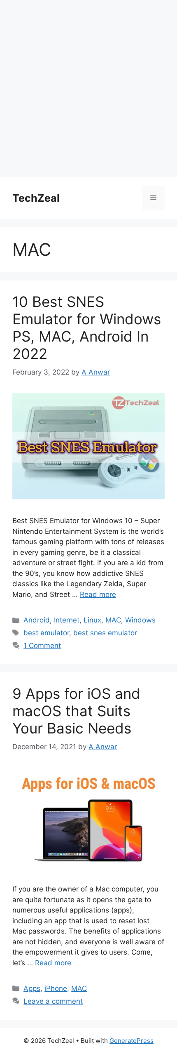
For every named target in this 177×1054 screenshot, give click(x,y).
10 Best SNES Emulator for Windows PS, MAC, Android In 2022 (86, 327)
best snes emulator (105, 633)
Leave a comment (53, 1001)
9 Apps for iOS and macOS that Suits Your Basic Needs (76, 711)
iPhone (55, 988)
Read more (98, 594)
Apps (31, 988)
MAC (113, 620)
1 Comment (42, 645)
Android (36, 620)
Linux (92, 620)
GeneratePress (131, 1041)
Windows (140, 620)
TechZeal (36, 198)
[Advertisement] (88, 88)
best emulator (46, 633)
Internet (66, 620)
